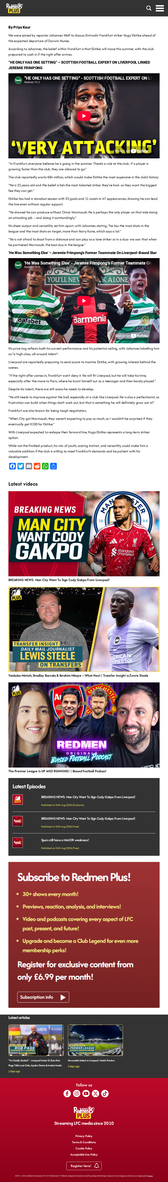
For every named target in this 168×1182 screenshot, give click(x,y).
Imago (150, 1176)
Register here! (81, 1165)
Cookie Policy (84, 1148)
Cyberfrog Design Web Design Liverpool (99, 1176)
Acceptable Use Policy (84, 1154)
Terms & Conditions (84, 1142)
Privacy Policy (84, 1136)
